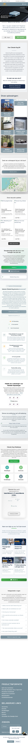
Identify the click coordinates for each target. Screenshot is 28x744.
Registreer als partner (13, 315)
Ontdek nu (14, 267)
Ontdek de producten (13, 311)
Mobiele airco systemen (8, 693)
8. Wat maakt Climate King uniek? (9, 631)
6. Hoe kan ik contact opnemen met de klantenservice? (11, 624)
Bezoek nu (15, 579)
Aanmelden (21, 37)
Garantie (4, 708)
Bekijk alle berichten (14, 243)
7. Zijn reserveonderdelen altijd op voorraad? (12, 628)
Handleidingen (5, 710)
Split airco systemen (7, 688)
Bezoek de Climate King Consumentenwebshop (15, 86)
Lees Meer (3, 217)
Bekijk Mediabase (14, 461)
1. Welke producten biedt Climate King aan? (12, 605)
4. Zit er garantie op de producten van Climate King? (12, 616)
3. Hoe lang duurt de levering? (9, 612)
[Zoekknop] (18, 726)
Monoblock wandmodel (8, 691)
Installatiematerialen (7, 697)
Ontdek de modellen (14, 513)
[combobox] (9, 726)
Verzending (5, 706)
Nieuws (4, 712)
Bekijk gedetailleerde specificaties (15, 393)
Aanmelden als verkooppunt (20, 1)
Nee (17, 731)
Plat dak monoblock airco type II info (12, 689)
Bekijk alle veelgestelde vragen (14, 637)
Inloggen (8, 37)
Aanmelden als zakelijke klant (10, 716)
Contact (4, 714)
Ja (13, 731)
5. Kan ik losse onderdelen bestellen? (10, 620)
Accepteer (10, 741)
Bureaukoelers (5, 695)
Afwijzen (18, 741)
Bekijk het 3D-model (15, 271)
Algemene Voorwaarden (8, 732)
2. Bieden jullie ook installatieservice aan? (11, 608)
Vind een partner (14, 171)
